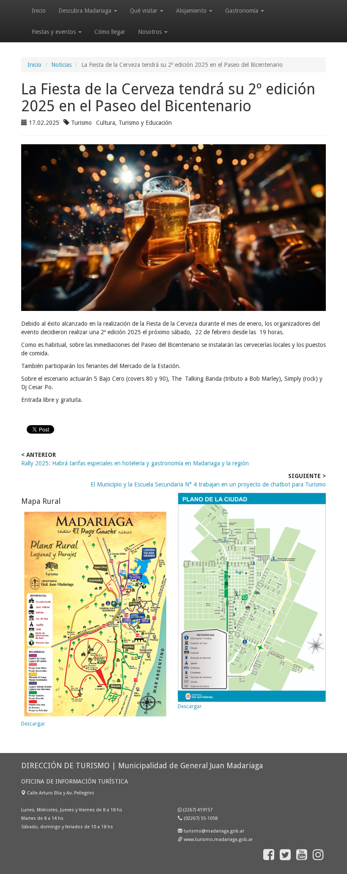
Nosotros (150, 31)
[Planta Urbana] (252, 597)
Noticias (61, 64)
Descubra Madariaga (85, 10)
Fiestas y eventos (54, 31)
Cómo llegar (109, 31)
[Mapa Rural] (95, 614)
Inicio (39, 10)
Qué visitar (144, 10)
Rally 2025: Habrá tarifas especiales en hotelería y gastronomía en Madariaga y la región (135, 463)
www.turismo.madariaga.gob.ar (218, 839)
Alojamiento (192, 10)
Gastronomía (242, 10)
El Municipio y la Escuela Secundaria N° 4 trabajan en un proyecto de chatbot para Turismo (208, 484)
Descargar (33, 724)
